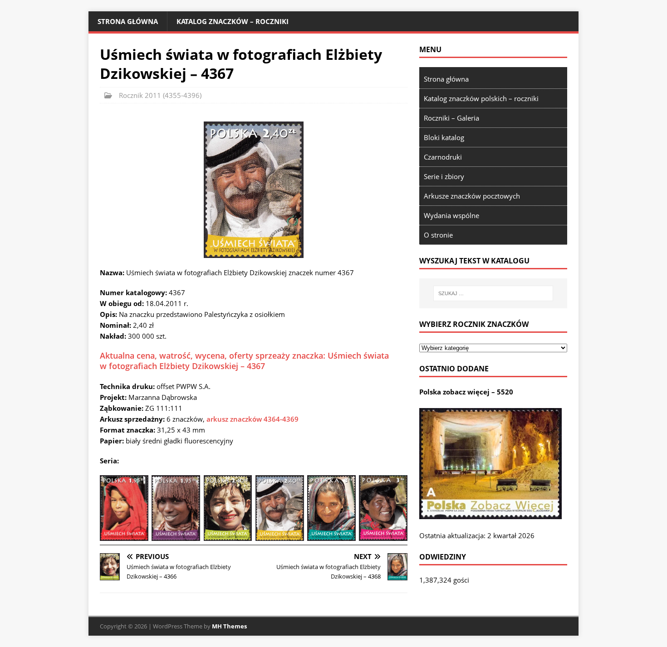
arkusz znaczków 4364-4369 (252, 418)
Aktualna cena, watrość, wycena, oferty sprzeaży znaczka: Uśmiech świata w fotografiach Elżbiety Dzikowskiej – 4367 (244, 360)
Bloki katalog (444, 137)
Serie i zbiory (444, 176)
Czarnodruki (443, 156)
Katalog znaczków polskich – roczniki (481, 98)
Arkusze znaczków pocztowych (472, 195)
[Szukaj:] (493, 293)
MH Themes (229, 626)
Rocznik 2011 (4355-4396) (160, 95)
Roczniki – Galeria (451, 117)
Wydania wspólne (451, 215)
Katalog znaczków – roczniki (233, 21)
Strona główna (128, 21)
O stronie (438, 234)
